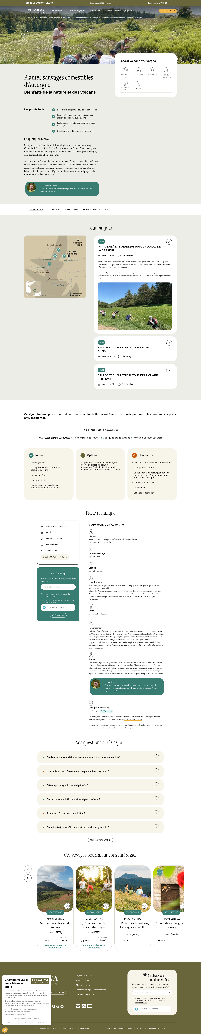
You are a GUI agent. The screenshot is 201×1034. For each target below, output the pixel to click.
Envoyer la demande (169, 992)
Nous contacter (82, 980)
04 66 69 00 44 (168, 11)
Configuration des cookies (155, 1028)
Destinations (56, 11)
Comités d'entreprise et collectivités (91, 990)
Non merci (10, 1022)
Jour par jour (36, 209)
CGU (97, 1028)
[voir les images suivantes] (25, 34)
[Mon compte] (156, 11)
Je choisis (26, 1022)
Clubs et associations (85, 994)
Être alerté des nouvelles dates (102, 430)
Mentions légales (66, 1028)
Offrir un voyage (83, 985)
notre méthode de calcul (133, 719)
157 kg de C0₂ (106, 711)
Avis (107, 209)
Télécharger (58, 615)
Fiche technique (91, 209)
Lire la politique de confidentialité (15, 1014)
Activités (94, 11)
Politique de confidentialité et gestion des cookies (122, 1028)
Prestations (72, 209)
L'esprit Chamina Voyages (117, 11)
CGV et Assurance (84, 1028)
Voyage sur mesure (84, 976)
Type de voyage (76, 11)
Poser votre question (100, 840)
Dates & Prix (54, 209)
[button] (5, 1030)
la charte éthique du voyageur (123, 728)
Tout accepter (43, 1022)
